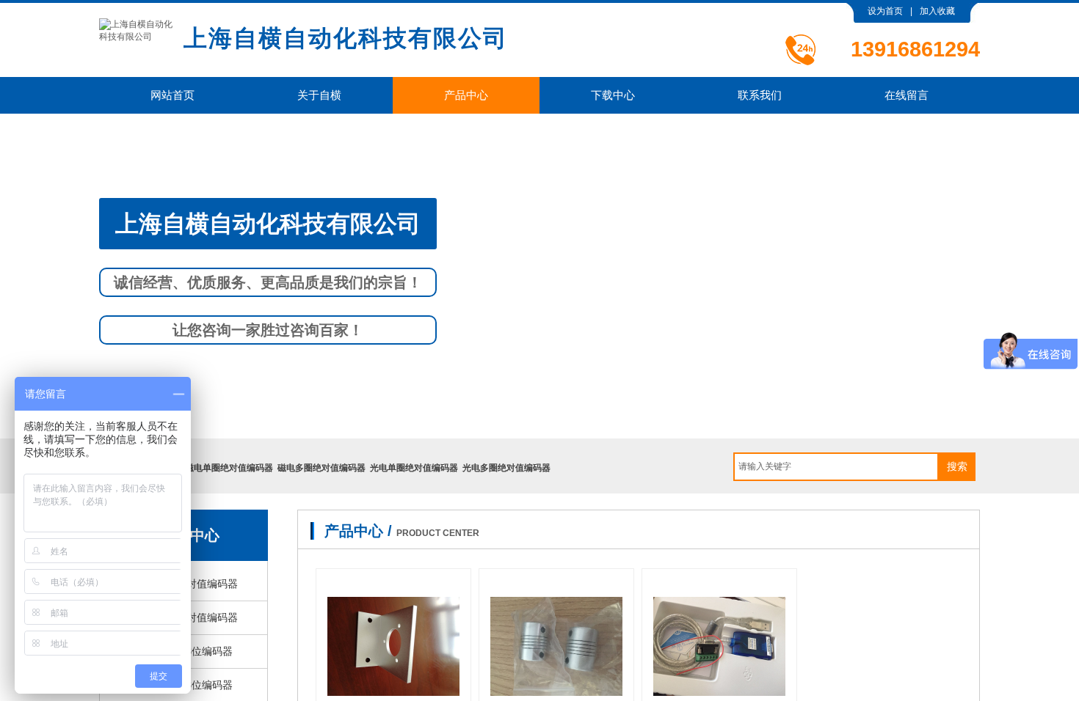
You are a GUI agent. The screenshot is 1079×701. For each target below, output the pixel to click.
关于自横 (319, 95)
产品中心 (466, 95)
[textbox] (836, 466)
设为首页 (885, 11)
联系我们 (760, 95)
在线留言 (906, 95)
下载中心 (613, 95)
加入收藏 (937, 11)
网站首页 (172, 95)
